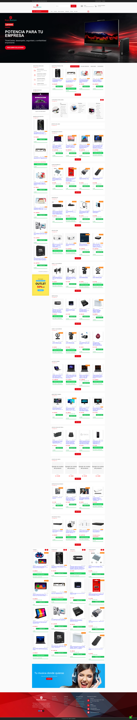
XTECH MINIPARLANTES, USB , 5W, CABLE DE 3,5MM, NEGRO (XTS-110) (84, 343)
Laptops (65, 701)
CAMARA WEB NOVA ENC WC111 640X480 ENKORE (83, 277)
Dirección (77, 699)
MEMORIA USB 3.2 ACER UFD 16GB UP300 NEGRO (97, 178)
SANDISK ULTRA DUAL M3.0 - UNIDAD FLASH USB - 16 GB (84, 178)
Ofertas (71, 11)
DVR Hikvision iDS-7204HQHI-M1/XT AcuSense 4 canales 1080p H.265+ (57, 531)
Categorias (67, 11)
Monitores (66, 703)
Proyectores (99, 116)
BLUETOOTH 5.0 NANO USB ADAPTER (57, 498)
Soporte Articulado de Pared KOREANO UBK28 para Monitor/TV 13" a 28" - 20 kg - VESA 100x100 (71, 278)
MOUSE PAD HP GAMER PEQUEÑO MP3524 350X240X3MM (97, 212)
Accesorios (66, 698)
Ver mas (75, 11)
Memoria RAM (63, 112)
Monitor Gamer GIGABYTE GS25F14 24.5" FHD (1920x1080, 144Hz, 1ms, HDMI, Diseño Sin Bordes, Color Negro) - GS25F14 (84, 409)
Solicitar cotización (40, 164)
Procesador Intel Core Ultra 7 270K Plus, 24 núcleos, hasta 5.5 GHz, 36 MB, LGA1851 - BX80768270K (40, 259)
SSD (61, 116)
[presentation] (4, 37)
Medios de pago (55, 699)
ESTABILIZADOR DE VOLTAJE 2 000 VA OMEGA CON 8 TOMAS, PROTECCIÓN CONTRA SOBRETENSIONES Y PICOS (57, 442)
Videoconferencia (100, 118)
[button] (40, 11)
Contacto (55, 11)
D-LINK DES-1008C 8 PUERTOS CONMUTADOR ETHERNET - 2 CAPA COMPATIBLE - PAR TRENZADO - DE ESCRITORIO (98, 499)
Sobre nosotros (79, 698)
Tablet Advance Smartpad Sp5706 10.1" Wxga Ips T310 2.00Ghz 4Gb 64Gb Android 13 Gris (40, 649)
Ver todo (78, 94)
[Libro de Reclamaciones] (88, 712)
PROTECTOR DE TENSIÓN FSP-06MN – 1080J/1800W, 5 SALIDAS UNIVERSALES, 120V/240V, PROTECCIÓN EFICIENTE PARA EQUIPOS (70, 442)
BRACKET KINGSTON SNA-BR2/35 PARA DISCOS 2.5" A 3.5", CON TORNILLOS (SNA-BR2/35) (57, 179)
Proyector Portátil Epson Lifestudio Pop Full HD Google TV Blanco (84, 245)
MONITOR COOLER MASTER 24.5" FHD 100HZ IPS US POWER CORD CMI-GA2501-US (57, 409)
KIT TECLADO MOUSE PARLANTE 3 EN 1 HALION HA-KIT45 (71, 212)
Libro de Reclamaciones (94, 712)
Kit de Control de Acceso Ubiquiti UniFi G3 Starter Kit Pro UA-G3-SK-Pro (84, 531)
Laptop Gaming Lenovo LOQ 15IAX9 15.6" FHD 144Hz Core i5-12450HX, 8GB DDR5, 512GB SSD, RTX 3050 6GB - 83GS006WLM (71, 376)
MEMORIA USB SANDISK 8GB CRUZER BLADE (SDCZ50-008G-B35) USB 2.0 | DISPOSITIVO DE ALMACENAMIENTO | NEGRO (71, 180)
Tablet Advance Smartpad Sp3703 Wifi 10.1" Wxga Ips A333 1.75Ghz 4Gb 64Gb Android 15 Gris (40, 623)
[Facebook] (39, 711)
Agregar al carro (42, 139)
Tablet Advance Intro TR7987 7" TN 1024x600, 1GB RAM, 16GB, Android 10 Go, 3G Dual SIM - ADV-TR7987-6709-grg (40, 595)
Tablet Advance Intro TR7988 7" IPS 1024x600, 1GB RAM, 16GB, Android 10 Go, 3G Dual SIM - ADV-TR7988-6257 (40, 567)
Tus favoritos (54, 698)
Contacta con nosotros (80, 701)
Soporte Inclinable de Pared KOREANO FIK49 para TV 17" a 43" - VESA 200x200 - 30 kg (57, 278)
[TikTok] (43, 711)
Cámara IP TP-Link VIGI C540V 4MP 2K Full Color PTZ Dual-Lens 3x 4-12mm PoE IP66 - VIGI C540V (70, 531)
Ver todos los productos (43, 271)
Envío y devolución (79, 706)
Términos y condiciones (80, 704)
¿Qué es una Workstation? (40, 111)
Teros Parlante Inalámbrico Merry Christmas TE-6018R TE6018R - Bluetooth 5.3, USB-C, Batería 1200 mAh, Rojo (97, 344)
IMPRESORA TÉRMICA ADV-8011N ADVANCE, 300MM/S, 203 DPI (70, 310)
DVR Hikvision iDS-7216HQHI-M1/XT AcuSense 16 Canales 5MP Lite (98, 531)
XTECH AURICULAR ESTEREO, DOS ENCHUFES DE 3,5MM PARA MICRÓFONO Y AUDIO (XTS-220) (84, 212)
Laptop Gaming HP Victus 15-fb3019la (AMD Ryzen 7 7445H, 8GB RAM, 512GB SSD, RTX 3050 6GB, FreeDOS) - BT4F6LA (98, 376)
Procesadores (63, 109)
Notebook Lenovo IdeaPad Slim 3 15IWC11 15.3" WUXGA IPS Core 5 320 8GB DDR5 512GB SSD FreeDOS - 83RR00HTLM (84, 147)
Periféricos (66, 704)
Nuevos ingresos (61, 11)
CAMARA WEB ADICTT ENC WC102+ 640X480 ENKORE (97, 277)
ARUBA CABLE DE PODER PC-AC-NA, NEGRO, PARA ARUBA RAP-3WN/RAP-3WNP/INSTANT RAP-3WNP (84, 498)
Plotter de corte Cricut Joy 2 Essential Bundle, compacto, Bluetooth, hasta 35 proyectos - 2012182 (40, 184)
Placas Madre (63, 110)
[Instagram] (41, 711)
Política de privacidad (80, 703)
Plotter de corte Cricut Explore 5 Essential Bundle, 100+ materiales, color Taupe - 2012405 (40, 209)
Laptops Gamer (81, 109)
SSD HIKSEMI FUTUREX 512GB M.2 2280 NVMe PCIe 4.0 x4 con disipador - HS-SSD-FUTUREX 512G (40, 133)
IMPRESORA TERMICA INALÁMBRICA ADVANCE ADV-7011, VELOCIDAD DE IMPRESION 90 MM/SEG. (84, 310)
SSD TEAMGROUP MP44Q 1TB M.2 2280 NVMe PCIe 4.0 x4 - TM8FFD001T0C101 (40, 158)
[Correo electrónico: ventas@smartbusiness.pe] (88, 708)
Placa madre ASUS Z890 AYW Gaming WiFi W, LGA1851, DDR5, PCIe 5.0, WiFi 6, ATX (40, 234)
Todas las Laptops (82, 105)
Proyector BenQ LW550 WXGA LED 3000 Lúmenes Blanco (70, 245)
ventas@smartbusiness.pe (95, 709)
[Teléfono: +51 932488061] (88, 705)
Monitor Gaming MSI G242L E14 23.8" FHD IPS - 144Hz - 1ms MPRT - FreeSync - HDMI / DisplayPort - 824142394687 (98, 409)
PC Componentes (67, 699)
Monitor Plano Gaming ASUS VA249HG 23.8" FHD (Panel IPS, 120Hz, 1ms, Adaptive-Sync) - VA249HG (70, 409)
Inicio (52, 11)
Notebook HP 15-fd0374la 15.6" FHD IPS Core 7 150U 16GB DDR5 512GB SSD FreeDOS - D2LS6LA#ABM (71, 146)
